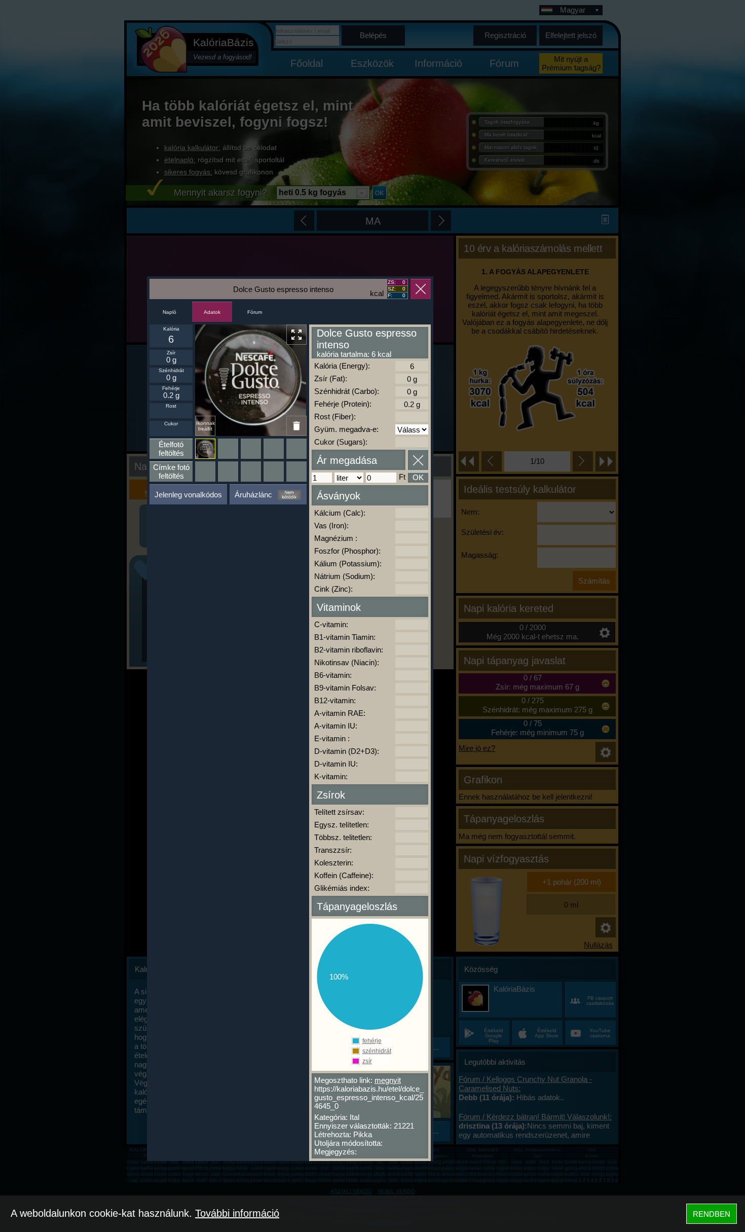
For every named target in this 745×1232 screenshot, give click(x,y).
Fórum (254, 312)
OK (418, 477)
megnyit (388, 1080)
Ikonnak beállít (205, 425)
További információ (237, 1213)
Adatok (212, 312)
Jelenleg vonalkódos (188, 494)
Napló (169, 312)
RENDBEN (711, 1214)
